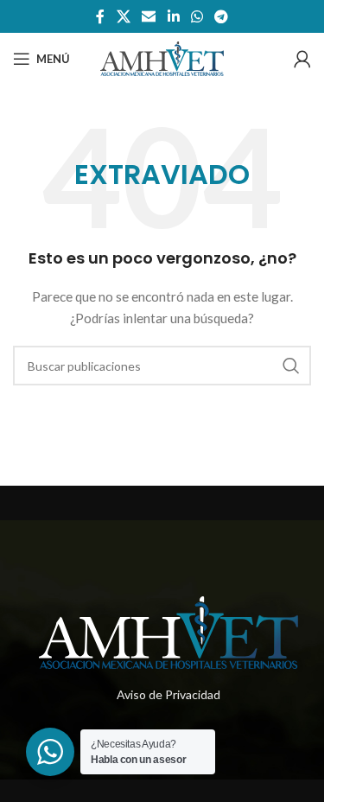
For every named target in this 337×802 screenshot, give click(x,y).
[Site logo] (161, 57)
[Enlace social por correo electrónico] (149, 16)
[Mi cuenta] (302, 58)
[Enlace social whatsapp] (196, 16)
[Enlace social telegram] (220, 16)
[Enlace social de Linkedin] (173, 16)
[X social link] (123, 16)
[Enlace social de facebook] (100, 16)
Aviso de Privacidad (168, 694)
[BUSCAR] (291, 365)
